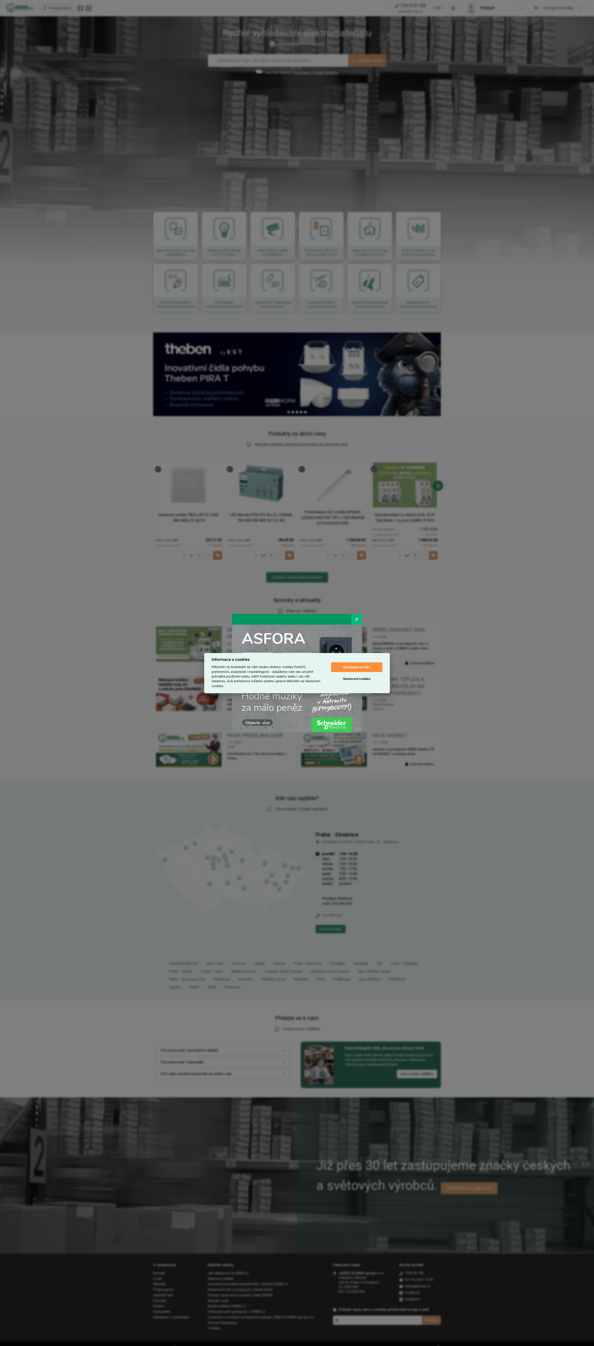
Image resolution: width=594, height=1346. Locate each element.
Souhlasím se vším (356, 667)
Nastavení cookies (356, 679)
